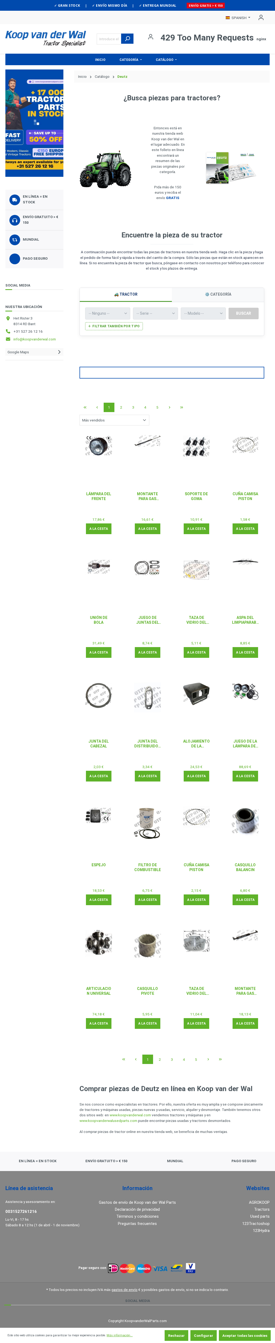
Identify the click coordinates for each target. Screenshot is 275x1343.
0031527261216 (21, 1211)
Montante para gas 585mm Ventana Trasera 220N (147, 496)
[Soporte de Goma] (196, 447)
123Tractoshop (256, 1223)
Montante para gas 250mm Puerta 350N (245, 991)
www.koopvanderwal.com (130, 1115)
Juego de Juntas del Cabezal (147, 620)
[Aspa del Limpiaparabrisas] (245, 561)
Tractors (262, 1209)
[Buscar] (127, 39)
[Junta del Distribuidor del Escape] (147, 697)
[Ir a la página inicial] (45, 39)
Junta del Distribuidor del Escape (147, 743)
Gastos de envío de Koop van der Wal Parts (137, 1202)
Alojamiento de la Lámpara (196, 743)
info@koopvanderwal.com (34, 339)
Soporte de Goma (196, 496)
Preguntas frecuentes (137, 1223)
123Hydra (261, 1230)
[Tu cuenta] (259, 17)
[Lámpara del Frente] (98, 446)
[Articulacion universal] (98, 943)
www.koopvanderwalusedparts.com (108, 1120)
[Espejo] (98, 815)
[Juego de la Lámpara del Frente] (245, 691)
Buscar (243, 313)
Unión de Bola (98, 620)
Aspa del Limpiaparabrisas (245, 620)
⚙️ (218, 294)
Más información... (120, 1335)
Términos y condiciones (137, 1216)
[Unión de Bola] (98, 566)
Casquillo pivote (147, 991)
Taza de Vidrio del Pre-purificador (196, 620)
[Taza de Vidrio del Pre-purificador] (196, 570)
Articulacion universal (98, 991)
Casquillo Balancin (245, 867)
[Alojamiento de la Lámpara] (196, 693)
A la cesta (98, 529)
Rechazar (176, 1335)
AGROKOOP (259, 1202)
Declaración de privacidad (137, 1209)
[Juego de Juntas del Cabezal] (147, 568)
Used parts (260, 1216)
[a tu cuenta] (34, 123)
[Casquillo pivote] (147, 946)
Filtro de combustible (147, 867)
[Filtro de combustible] (147, 823)
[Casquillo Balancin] (245, 821)
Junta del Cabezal (98, 743)
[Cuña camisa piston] (245, 444)
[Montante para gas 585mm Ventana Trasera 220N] (147, 441)
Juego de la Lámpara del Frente (245, 743)
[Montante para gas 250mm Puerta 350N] (245, 935)
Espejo (99, 865)
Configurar (203, 1335)
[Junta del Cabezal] (98, 695)
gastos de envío (124, 1289)
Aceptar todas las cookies (244, 1335)
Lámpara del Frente (98, 496)
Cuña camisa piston (245, 496)
